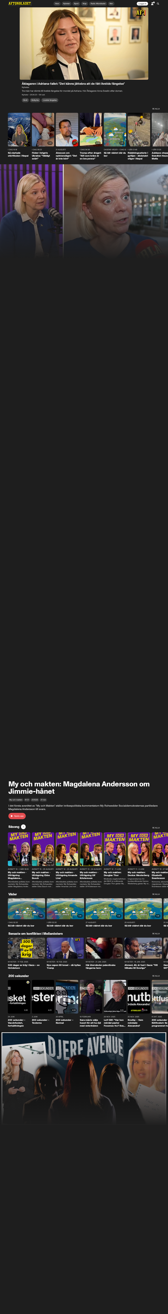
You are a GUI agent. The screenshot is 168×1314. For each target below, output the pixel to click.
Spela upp (19, 816)
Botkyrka (35, 100)
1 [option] (23, 826)
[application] (84, 43)
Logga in (142, 3)
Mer (111, 3)
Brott (25, 100)
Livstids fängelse (50, 100)
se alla (156, 109)
